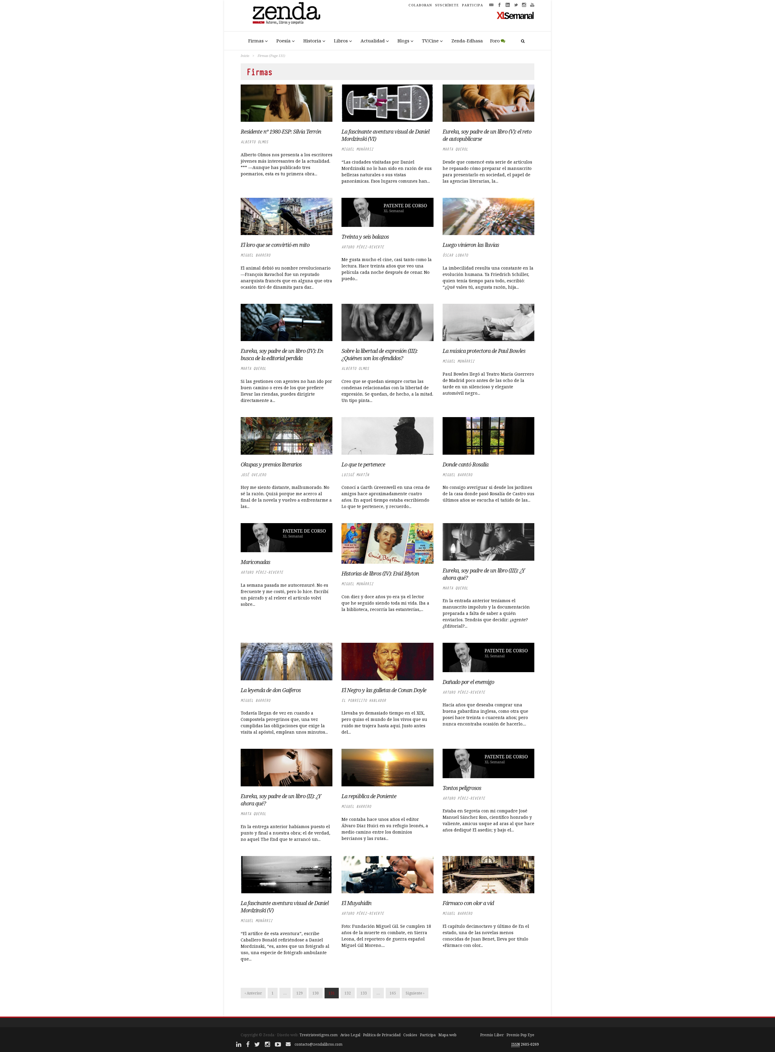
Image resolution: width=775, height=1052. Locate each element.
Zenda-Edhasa (467, 41)
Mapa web (447, 1034)
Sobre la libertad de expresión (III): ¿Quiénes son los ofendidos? (379, 354)
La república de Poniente (368, 796)
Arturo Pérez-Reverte (362, 247)
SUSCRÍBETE (447, 5)
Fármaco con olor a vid (468, 903)
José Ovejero (253, 474)
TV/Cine (430, 41)
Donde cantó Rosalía (465, 464)
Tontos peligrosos (462, 787)
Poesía (283, 41)
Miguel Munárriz (357, 149)
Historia (312, 41)
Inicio (245, 55)
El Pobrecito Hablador (363, 700)
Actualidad (373, 41)
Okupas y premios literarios (271, 464)
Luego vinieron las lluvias (471, 244)
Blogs (403, 41)
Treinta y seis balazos (365, 236)
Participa (428, 1034)
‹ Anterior (253, 993)
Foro (495, 41)
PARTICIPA (472, 5)
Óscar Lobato (455, 255)
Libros (341, 41)
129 (299, 993)
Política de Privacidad (382, 1034)
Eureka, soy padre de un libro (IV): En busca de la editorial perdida (282, 354)
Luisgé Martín (355, 474)
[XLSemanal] (515, 15)
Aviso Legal (350, 1034)
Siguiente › (415, 993)
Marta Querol (455, 149)
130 (315, 993)
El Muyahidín (356, 903)
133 (364, 993)
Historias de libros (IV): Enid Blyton (380, 573)
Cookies (410, 1034)
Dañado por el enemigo (468, 681)
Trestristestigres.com (318, 1034)
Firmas (256, 41)
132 (348, 993)
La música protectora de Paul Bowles (484, 350)
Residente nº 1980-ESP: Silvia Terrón (281, 131)
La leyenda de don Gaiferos (271, 690)
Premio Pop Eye (520, 1034)
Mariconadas (255, 562)
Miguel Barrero (255, 255)
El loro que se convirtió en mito (275, 244)
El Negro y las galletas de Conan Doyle (383, 690)
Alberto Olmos (254, 141)
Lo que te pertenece (363, 464)
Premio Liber (492, 1034)
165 (393, 993)
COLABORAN (420, 5)
